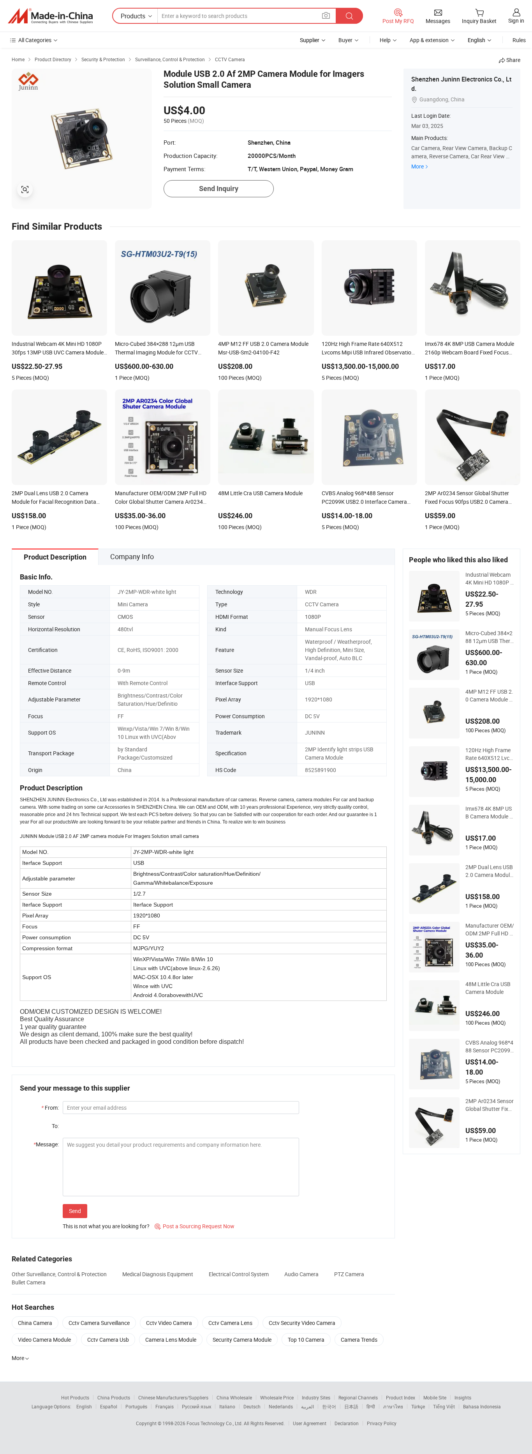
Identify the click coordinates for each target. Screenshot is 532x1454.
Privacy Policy (381, 1423)
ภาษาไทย (393, 1406)
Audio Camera (301, 1274)
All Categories (34, 40)
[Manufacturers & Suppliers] (50, 16)
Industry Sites (316, 1397)
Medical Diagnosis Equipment (157, 1274)
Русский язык (196, 1406)
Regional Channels (358, 1397)
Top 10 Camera (306, 1339)
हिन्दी (370, 1406)
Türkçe (418, 1406)
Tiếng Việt (444, 1406)
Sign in (516, 20)
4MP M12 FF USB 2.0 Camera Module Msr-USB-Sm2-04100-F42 (489, 695)
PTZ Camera (349, 1274)
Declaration (347, 1423)
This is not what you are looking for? (106, 1226)
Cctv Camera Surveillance (99, 1322)
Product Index (400, 1397)
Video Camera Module (44, 1339)
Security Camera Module (242, 1339)
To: (55, 1126)
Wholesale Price (277, 1397)
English (84, 1406)
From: (50, 1107)
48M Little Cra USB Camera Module (488, 987)
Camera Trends (359, 1339)
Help (385, 40)
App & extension (429, 40)
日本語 (351, 1406)
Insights (462, 1397)
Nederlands (281, 1406)
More (417, 166)
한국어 (329, 1406)
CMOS (125, 616)
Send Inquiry (218, 188)
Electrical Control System (239, 1274)
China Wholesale (234, 1397)
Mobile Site (434, 1397)
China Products (113, 1397)
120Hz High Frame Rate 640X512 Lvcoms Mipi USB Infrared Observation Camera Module (489, 754)
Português (136, 1406)
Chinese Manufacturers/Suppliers (173, 1397)
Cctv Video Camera (169, 1322)
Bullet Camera (29, 1282)
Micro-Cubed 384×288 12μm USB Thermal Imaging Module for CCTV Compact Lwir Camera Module (489, 637)
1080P (313, 616)
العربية (307, 1406)
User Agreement (309, 1423)
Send (75, 1211)
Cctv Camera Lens (230, 1322)
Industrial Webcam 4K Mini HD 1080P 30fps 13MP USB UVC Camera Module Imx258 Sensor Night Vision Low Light (489, 578)
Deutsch (252, 1406)
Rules (519, 40)
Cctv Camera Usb (108, 1339)
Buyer (345, 40)
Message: (46, 1144)
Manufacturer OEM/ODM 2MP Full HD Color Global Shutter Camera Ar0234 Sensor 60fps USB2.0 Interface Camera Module (489, 929)
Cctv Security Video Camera (302, 1322)
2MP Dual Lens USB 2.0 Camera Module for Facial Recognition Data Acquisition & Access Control (489, 871)
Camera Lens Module (170, 1339)
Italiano (227, 1406)
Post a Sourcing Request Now (194, 1226)
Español (108, 1406)
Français (164, 1406)
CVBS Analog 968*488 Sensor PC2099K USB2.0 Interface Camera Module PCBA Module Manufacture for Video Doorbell (489, 1046)
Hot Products (75, 1397)
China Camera (35, 1322)
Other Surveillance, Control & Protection (59, 1274)
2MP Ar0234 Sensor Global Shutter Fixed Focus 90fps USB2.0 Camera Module (489, 1105)
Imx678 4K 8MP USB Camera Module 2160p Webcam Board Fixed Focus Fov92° (489, 812)
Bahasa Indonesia (482, 1406)
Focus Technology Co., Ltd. (215, 1423)
